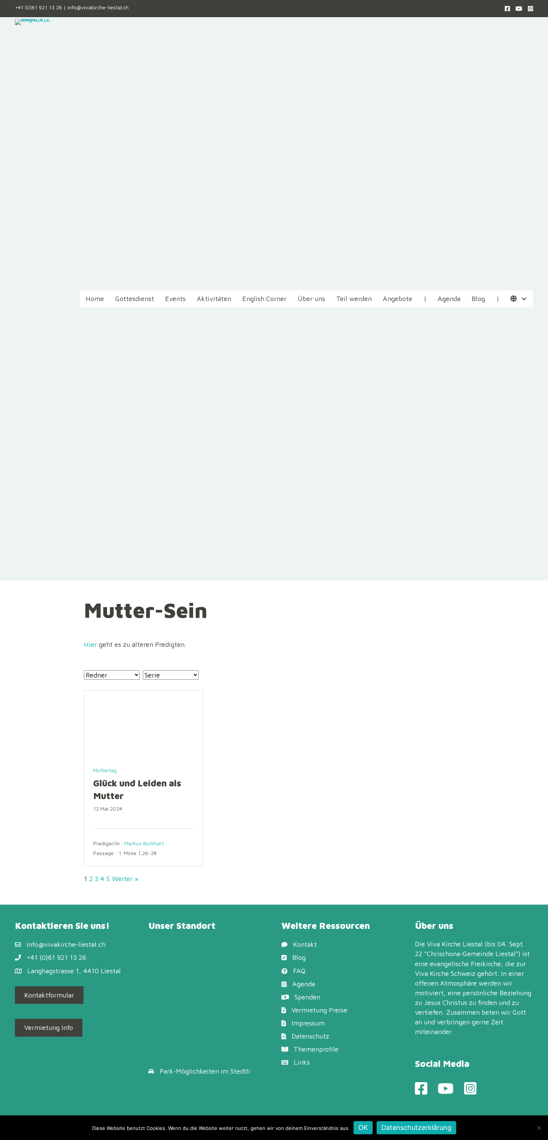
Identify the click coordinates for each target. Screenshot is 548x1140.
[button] (524, 299)
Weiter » (125, 879)
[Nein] (538, 1127)
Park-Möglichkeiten (189, 1071)
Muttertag (105, 770)
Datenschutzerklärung (416, 1127)
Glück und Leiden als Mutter (137, 789)
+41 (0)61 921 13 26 (38, 7)
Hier (90, 644)
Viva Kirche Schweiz (445, 973)
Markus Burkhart (144, 843)
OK (363, 1127)
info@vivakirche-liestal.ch (98, 7)
